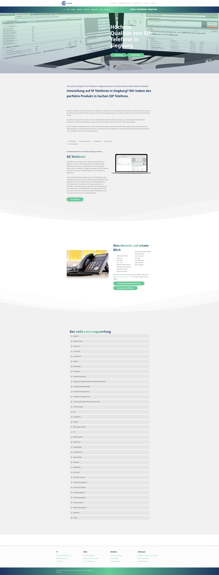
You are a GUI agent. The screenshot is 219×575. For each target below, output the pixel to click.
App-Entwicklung (143, 561)
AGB (76, 570)
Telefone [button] (75, 361)
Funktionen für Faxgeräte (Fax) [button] (81, 391)
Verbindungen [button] (77, 366)
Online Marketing (88, 561)
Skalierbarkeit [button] (77, 467)
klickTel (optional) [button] (78, 437)
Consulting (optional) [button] (79, 492)
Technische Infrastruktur (91, 558)
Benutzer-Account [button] (78, 341)
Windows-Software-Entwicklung (148, 555)
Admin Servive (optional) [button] (79, 507)
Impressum (59, 572)
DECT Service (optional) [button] (79, 487)
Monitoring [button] (76, 512)
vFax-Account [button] (76, 351)
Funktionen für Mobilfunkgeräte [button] (81, 386)
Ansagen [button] (75, 422)
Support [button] (75, 517)
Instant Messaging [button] (78, 406)
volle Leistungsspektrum (124, 277)
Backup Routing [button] (77, 457)
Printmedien (115, 558)
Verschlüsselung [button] (77, 452)
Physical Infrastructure (63, 555)
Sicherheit (59, 561)
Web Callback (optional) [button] (79, 427)
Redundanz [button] (76, 462)
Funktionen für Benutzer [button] (79, 376)
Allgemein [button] (76, 336)
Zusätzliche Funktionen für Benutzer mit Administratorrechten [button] (89, 381)
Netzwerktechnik (61, 558)
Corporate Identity (116, 555)
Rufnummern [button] (76, 371)
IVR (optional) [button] (77, 417)
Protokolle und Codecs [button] (79, 477)
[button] (118, 55)
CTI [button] (74, 432)
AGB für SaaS (81, 570)
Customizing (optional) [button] (79, 497)
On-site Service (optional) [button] (79, 482)
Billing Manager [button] (77, 447)
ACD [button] (74, 412)
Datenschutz (71, 570)
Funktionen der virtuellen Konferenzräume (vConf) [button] (86, 401)
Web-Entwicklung (88, 555)
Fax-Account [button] (76, 346)
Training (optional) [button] (78, 502)
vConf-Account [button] (77, 356)
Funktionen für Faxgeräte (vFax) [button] (81, 396)
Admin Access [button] (76, 442)
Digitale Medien (116, 561)
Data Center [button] (76, 472)
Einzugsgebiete (89, 570)
